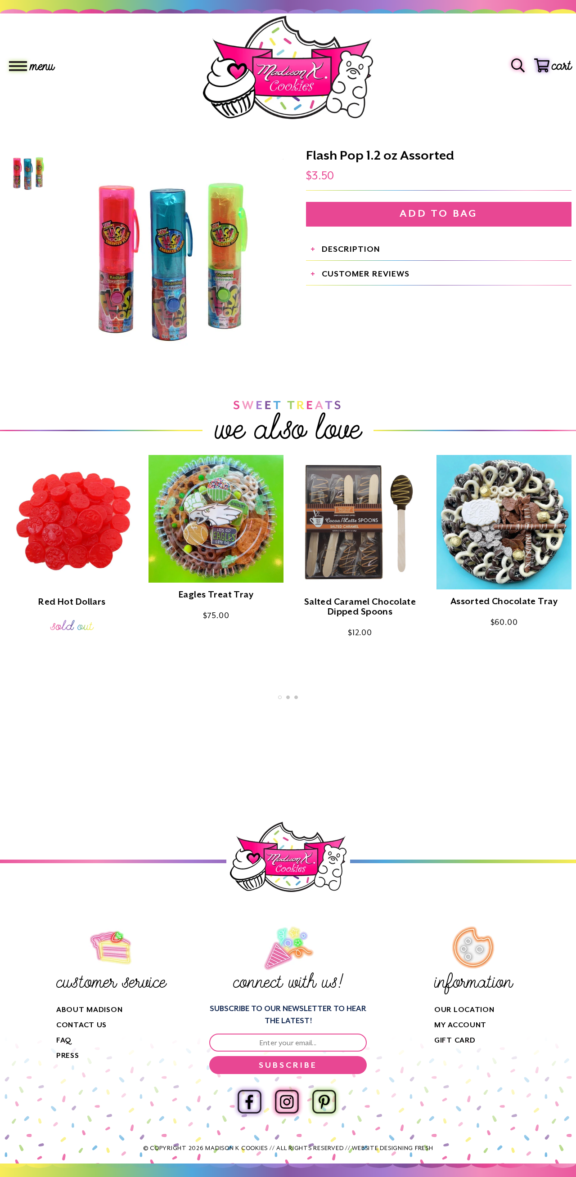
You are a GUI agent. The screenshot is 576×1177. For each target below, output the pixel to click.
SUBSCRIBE (288, 1065)
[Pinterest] (324, 1101)
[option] (171, 256)
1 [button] (280, 697)
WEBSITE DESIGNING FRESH (392, 1148)
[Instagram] (287, 1101)
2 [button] (288, 697)
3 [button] (296, 697)
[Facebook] (249, 1101)
